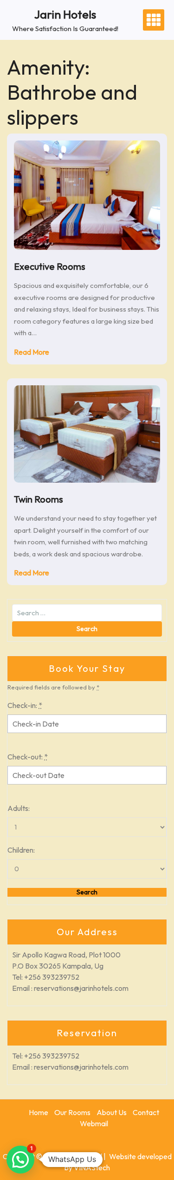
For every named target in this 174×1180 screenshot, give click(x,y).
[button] (20, 1160)
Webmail (94, 1123)
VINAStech (92, 1167)
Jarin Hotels (65, 14)
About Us (112, 1112)
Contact (146, 1112)
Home (38, 1112)
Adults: (18, 808)
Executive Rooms (49, 266)
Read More (31, 352)
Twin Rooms (38, 499)
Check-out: (27, 756)
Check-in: (24, 705)
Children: (21, 850)
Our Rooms (72, 1112)
